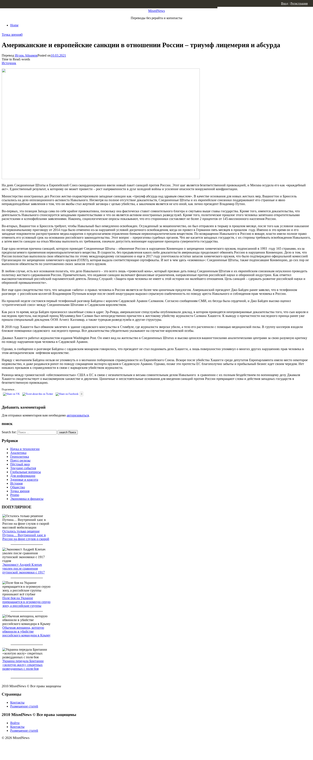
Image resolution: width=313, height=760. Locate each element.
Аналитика (18, 453)
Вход (284, 3)
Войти (15, 723)
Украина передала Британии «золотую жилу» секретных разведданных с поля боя (23, 664)
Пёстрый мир (20, 464)
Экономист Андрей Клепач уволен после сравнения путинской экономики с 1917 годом (23, 570)
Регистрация (299, 3)
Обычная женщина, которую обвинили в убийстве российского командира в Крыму (26, 631)
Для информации (22, 476)
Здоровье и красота (24, 479)
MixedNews (156, 11)
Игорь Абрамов (26, 55)
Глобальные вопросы (25, 472)
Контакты (17, 702)
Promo (14, 495)
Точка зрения (11, 34)
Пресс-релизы (20, 460)
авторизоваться (78, 415)
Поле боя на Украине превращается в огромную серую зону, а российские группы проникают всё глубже (26, 603)
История (16, 483)
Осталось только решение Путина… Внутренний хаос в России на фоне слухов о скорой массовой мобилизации (25, 537)
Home (14, 25)
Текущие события (23, 468)
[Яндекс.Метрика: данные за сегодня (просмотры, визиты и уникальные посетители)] (35, 745)
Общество (17, 487)
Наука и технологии (25, 449)
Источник (9, 63)
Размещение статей (24, 706)
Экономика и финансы (26, 498)
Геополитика (19, 456)
